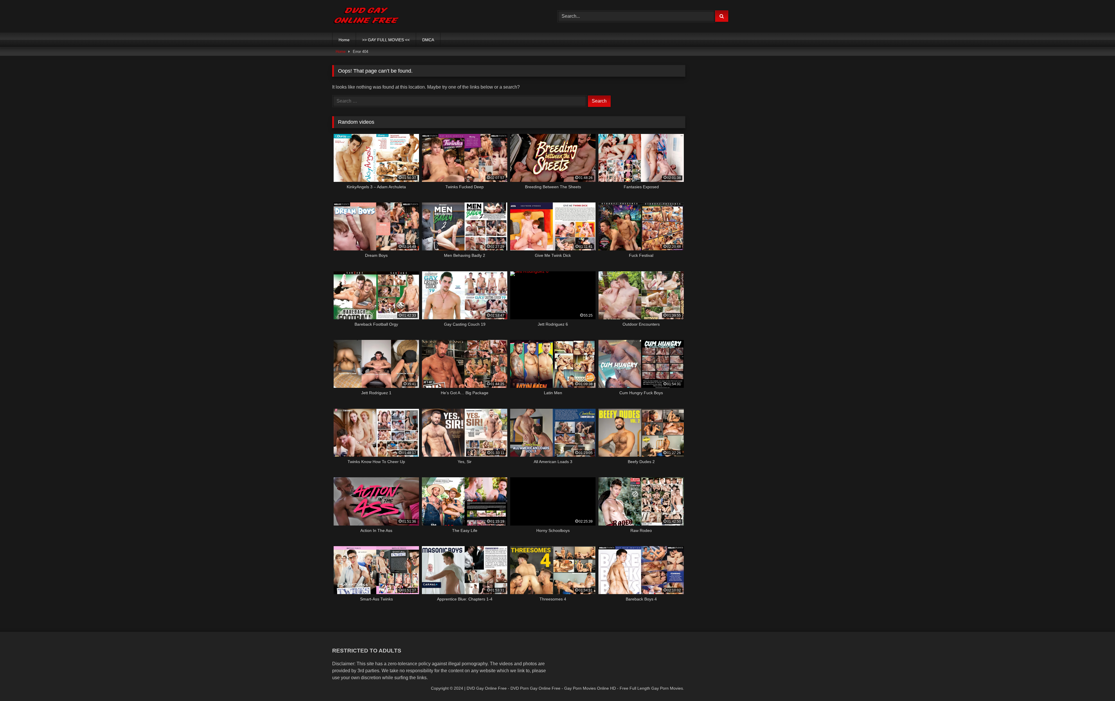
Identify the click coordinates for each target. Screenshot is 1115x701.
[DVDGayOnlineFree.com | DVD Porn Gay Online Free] (366, 16)
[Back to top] (1097, 683)
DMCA (428, 39)
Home (344, 39)
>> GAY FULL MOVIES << (386, 39)
